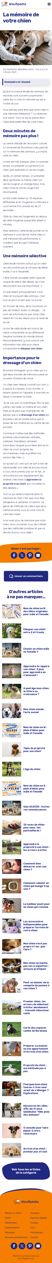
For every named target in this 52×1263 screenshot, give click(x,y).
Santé (8, 1217)
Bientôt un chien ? (13, 1213)
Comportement (12, 1227)
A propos (34, 1213)
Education (10, 1232)
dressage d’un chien (33, 414)
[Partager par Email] (38, 555)
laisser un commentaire (29, 576)
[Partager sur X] (22, 555)
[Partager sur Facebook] (14, 555)
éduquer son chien (31, 348)
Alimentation (11, 1222)
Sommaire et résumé (17, 81)
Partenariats (36, 1232)
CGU (32, 1227)
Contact (34, 1237)
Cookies (34, 1222)
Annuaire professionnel (16, 1237)
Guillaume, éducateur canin (20, 69)
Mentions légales (38, 1217)
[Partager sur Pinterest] (30, 555)
